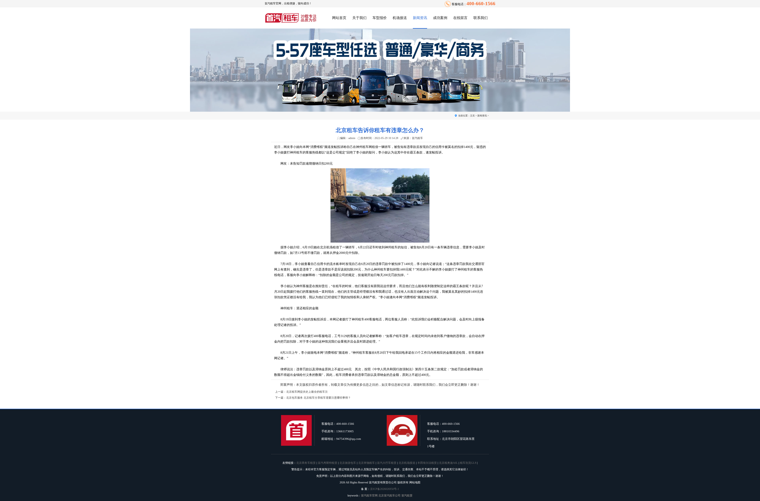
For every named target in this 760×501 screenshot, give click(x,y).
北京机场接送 (407, 462)
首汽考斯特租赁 (327, 462)
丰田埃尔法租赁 (427, 462)
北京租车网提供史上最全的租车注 (307, 391)
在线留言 (460, 18)
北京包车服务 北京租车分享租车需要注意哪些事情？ (318, 397)
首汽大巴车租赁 (386, 462)
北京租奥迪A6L (448, 462)
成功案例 (440, 18)
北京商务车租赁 (306, 462)
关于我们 (359, 18)
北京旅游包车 (347, 462)
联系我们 (480, 18)
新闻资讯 (420, 18)
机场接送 (400, 18)
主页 (472, 115)
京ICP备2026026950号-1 (384, 489)
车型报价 (379, 18)
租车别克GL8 (468, 462)
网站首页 (339, 18)
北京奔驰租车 (366, 462)
